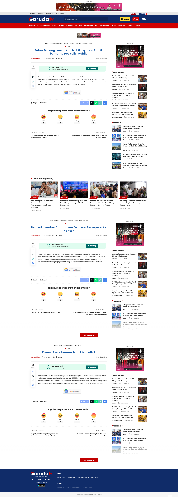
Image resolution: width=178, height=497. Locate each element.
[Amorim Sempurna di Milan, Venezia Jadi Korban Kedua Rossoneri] (142, 87)
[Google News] (40, 479)
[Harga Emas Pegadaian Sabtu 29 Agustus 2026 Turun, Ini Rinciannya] (142, 115)
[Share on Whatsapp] (96, 103)
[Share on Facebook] (33, 73)
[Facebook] (33, 479)
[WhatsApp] (50, 479)
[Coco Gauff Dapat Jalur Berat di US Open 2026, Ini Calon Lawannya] (142, 78)
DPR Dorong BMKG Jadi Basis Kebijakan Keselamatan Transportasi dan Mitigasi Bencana (42, 204)
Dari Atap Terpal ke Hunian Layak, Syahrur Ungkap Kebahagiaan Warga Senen (133, 203)
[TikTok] (45, 479)
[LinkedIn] (48, 479)
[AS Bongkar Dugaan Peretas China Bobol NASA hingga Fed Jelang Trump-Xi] (116, 156)
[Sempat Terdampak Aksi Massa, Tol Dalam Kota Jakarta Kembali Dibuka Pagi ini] (116, 146)
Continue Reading (89, 335)
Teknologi (114, 108)
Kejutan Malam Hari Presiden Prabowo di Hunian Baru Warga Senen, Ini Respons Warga (102, 203)
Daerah (114, 100)
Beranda (47, 43)
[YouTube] (37, 479)
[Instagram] (43, 479)
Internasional (126, 159)
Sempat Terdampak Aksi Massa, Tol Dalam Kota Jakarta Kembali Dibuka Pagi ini (135, 146)
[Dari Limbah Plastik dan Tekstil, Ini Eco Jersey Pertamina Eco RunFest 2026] (116, 137)
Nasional (53, 43)
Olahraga (114, 80)
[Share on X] (33, 77)
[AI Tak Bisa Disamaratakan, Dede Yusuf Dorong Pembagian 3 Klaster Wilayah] (142, 106)
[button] (125, 19)
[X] (35, 479)
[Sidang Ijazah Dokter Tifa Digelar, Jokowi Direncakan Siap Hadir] (116, 128)
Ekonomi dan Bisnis (117, 117)
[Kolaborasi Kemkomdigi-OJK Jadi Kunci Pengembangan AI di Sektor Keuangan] (74, 190)
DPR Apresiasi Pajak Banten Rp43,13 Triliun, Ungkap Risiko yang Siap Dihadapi (123, 95)
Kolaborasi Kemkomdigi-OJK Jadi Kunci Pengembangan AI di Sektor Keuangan (73, 203)
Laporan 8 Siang (35, 58)
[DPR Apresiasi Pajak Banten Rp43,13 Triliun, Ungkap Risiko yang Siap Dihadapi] (142, 95)
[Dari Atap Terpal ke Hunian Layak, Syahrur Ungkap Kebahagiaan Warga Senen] (133, 190)
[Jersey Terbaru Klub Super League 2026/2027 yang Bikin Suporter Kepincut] (116, 165)
